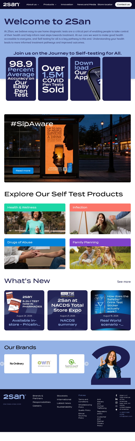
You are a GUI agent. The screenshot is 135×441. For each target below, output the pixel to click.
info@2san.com (126, 416)
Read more (23, 170)
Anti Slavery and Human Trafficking (102, 404)
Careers (37, 406)
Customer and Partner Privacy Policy (101, 421)
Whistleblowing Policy (85, 406)
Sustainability (64, 407)
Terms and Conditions (83, 401)
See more (124, 282)
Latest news (64, 403)
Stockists (62, 396)
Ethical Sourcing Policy (82, 416)
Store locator (105, 4)
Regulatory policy (102, 413)
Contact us (123, 4)
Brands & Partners (38, 397)
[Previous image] (7, 148)
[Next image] (127, 148)
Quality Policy (84, 410)
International (64, 399)
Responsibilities (42, 402)
